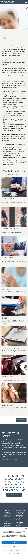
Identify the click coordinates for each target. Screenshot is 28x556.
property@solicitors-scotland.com (20, 519)
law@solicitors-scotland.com (19, 526)
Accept (14, 542)
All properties (6, 512)
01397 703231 (21, 516)
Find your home (21, 419)
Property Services (7, 515)
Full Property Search (14, 494)
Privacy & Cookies (9, 553)
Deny (14, 546)
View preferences (14, 550)
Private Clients (7, 525)
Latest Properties (7, 513)
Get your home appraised (9, 460)
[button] (26, 528)
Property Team (7, 516)
